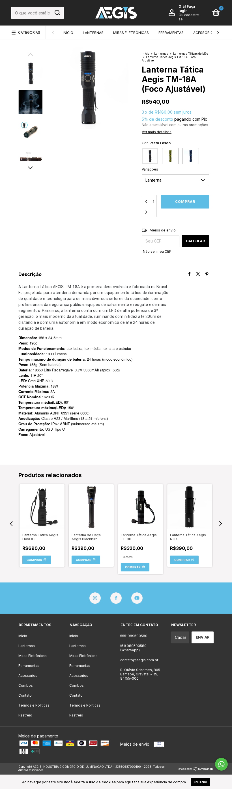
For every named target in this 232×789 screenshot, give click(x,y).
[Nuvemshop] (196, 769)
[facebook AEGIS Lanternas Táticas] (116, 598)
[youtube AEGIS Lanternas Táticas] (137, 598)
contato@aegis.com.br (139, 660)
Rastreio (25, 715)
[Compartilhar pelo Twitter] (198, 273)
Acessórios (204, 33)
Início (68, 33)
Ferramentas (171, 33)
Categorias (29, 32)
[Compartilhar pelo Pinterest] (207, 273)
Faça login (187, 8)
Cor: (156, 143)
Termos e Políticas (34, 705)
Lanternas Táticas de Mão (190, 53)
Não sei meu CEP (157, 251)
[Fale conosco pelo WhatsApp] (221, 764)
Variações (150, 169)
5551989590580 (133, 636)
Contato (25, 695)
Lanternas (93, 33)
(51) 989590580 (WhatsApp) (133, 648)
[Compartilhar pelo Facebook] (189, 273)
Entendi (200, 782)
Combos (25, 685)
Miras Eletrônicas (131, 33)
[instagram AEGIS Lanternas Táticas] (95, 598)
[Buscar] (57, 13)
